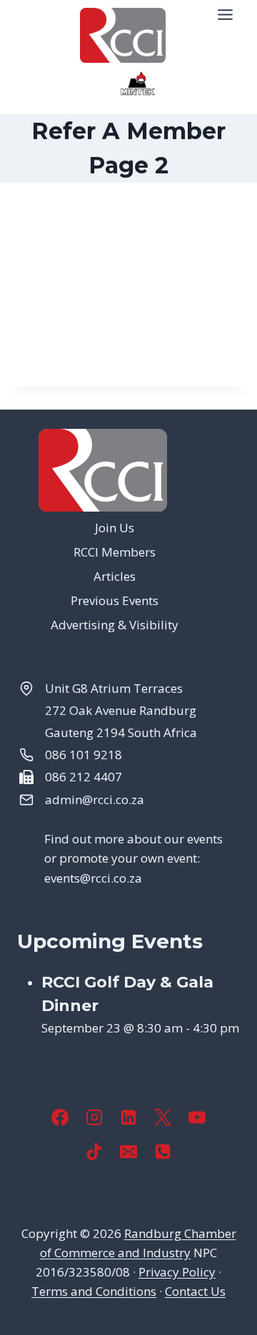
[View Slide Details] (138, 83)
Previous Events (114, 600)
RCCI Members (115, 552)
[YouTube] (197, 1117)
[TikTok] (94, 1152)
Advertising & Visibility (114, 624)
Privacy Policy (177, 1272)
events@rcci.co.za (93, 878)
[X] (163, 1117)
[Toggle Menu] (225, 14)
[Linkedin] (128, 1117)
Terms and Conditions (93, 1291)
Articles (115, 576)
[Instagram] (94, 1117)
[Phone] (163, 1152)
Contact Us (195, 1291)
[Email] (128, 1152)
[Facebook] (60, 1117)
